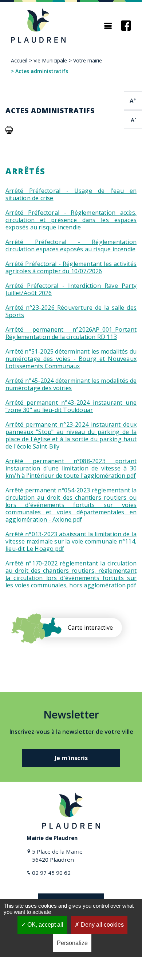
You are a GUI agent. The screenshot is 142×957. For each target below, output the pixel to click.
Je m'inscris (71, 758)
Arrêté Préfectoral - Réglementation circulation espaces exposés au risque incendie (71, 245)
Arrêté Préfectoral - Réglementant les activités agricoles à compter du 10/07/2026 (71, 267)
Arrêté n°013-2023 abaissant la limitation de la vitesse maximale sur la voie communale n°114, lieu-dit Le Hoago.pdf (71, 541)
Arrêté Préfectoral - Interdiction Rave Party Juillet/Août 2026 (71, 289)
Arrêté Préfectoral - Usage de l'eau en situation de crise (71, 194)
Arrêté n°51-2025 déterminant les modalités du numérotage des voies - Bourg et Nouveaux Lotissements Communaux (71, 358)
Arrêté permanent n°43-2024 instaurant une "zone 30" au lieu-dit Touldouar (71, 406)
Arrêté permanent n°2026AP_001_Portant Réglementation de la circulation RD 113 (71, 333)
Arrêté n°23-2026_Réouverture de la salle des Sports (71, 311)
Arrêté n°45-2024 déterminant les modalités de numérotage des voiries (71, 384)
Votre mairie (87, 60)
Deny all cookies (101, 925)
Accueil (19, 60)
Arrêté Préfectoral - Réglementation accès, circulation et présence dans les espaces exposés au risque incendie (71, 220)
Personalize (72, 943)
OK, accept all (44, 925)
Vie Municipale (50, 60)
